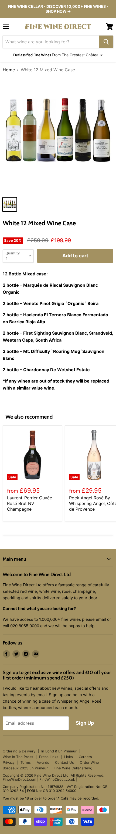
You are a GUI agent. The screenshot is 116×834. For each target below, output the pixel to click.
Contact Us (64, 762)
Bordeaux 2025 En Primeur (25, 768)
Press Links (48, 757)
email (101, 619)
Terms (26, 762)
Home (9, 69)
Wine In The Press (18, 757)
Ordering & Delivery (19, 751)
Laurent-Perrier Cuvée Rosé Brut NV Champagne (29, 503)
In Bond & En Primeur (59, 751)
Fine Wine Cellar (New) (73, 768)
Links (68, 757)
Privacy (9, 762)
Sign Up (85, 723)
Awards (43, 762)
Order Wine (89, 762)
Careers (85, 757)
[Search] (106, 42)
